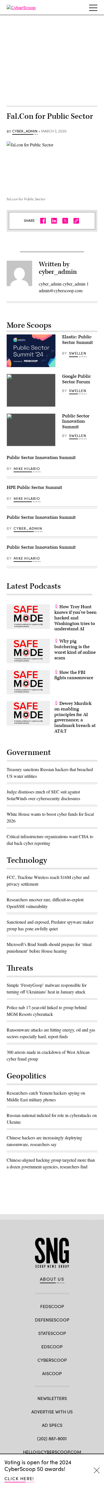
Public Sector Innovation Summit (76, 421)
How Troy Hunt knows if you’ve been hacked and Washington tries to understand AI (75, 618)
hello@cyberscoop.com (52, 1452)
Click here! (19, 1478)
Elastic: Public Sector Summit (77, 340)
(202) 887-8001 (52, 1438)
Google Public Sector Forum (76, 379)
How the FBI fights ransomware (73, 675)
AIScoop (52, 1373)
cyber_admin (24, 131)
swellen (77, 353)
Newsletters (52, 1398)
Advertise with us (52, 1412)
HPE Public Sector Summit (34, 487)
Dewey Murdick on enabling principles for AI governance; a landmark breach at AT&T (75, 717)
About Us (52, 1279)
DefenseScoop (52, 1320)
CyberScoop (52, 1360)
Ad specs (52, 1425)
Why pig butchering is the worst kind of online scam (75, 649)
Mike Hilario (27, 468)
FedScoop (52, 1306)
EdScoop (52, 1346)
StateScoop (52, 1333)
